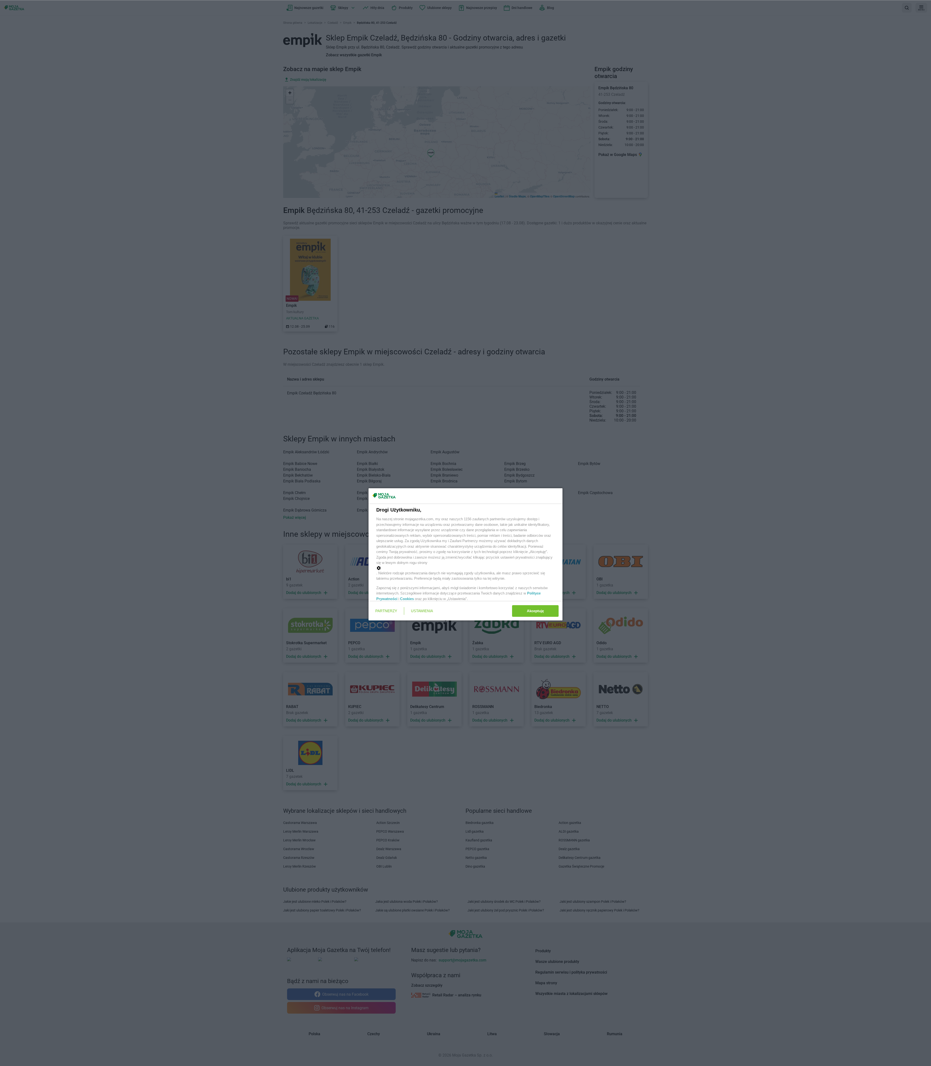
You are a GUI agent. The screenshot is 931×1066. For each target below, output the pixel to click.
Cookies (407, 599)
